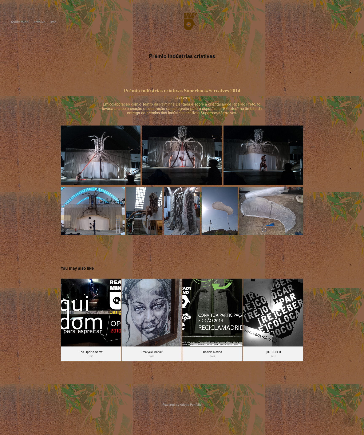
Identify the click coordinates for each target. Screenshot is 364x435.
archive (39, 21)
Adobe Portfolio (191, 404)
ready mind (20, 21)
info (53, 21)
